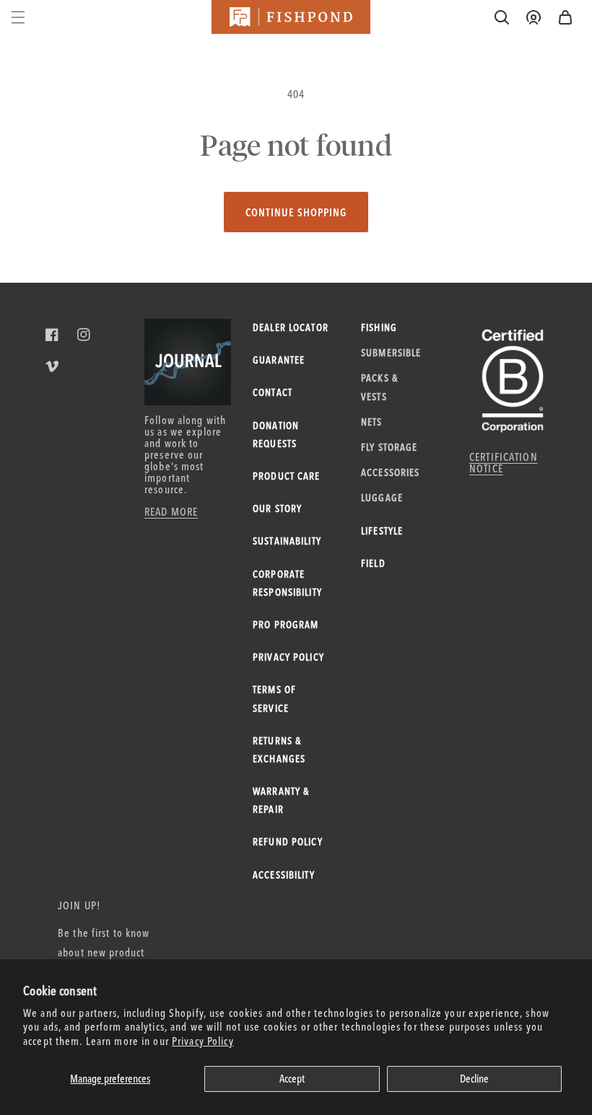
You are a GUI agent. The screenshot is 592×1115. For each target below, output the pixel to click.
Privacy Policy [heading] (288, 657)
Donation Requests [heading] (276, 434)
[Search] (502, 17)
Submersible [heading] (391, 352)
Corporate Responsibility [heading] (287, 583)
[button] (565, 17)
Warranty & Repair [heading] (281, 800)
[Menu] (18, 17)
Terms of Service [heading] (274, 698)
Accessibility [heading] (284, 874)
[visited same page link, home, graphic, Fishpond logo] (291, 17)
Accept (292, 1078)
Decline (474, 1078)
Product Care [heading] (287, 476)
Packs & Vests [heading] (379, 386)
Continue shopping (296, 212)
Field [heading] (373, 563)
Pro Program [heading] (285, 624)
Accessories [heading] (390, 472)
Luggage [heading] (382, 497)
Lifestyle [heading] (382, 530)
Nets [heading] (372, 421)
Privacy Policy (203, 1041)
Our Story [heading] (277, 508)
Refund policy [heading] (288, 841)
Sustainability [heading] (287, 540)
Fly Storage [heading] (389, 447)
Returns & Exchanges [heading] (279, 749)
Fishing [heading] (379, 327)
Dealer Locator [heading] (290, 327)
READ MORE (171, 512)
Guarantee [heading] (279, 359)
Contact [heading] (272, 392)
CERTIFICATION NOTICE (503, 462)
